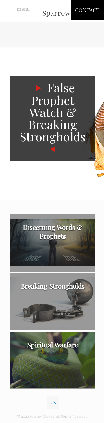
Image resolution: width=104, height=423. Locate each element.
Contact (87, 10)
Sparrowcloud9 (67, 12)
